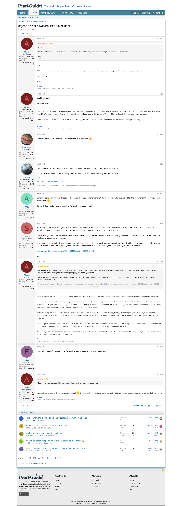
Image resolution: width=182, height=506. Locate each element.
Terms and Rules (135, 483)
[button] (26, 13)
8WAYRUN (102, 503)
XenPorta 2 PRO (81, 503)
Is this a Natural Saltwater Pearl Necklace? (46, 425)
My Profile (96, 480)
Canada (31, 247)
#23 (161, 134)
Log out (95, 486)
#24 (161, 164)
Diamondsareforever (150, 420)
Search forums (33, 17)
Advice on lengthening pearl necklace (44, 433)
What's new (67, 13)
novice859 (29, 435)
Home (22, 13)
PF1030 (28, 428)
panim (28, 420)
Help (130, 489)
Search (57, 489)
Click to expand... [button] (100, 287)
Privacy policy (134, 486)
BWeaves (155, 443)
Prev (22, 34)
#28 (161, 347)
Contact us (133, 480)
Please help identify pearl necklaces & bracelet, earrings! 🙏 (55, 440)
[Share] (157, 38)
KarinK (156, 435)
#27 (161, 262)
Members (82, 13)
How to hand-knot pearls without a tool (50, 182)
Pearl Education (49, 13)
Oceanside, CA (29, 158)
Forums (34, 12)
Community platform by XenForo (91, 501)
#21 (161, 39)
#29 (161, 374)
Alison (22, 29)
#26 (161, 223)
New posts (22, 17)
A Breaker (154, 427)
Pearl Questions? (48, 435)
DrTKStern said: (44, 43)
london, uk (30, 369)
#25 (161, 194)
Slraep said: (42, 267)
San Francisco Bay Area (28, 64)
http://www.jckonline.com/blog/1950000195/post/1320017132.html (66, 251)
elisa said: (41, 379)
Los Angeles (30, 218)
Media (57, 486)
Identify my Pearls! (47, 428)
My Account (96, 483)
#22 (161, 94)
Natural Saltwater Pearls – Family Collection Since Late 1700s (55, 448)
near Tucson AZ (28, 188)
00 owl (28, 451)
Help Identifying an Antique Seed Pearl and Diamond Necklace (56, 417)
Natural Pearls (45, 420)
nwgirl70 (28, 443)
